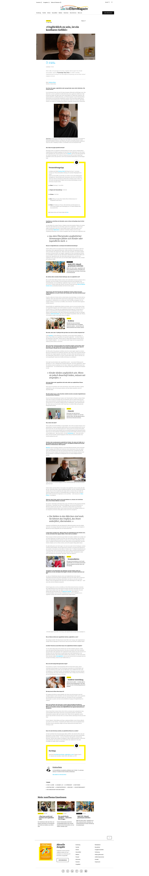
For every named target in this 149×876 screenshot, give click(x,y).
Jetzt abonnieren (108, 12)
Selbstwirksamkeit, (55, 313)
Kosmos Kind (61, 171)
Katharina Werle (52, 82)
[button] (83, 21)
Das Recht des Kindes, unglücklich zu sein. (64, 754)
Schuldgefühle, (59, 656)
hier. (68, 212)
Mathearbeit (56, 229)
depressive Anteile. (67, 591)
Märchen (48, 447)
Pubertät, (51, 335)
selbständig (70, 433)
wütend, (69, 153)
